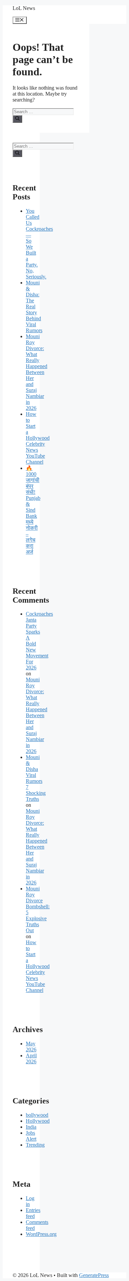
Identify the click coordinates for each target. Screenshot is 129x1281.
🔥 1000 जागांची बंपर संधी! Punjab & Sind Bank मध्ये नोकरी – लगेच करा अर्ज (33, 510)
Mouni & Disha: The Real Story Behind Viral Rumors (34, 306)
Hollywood (38, 1121)
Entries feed (33, 1213)
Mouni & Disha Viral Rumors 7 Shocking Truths (36, 778)
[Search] (17, 118)
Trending (35, 1145)
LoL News (24, 8)
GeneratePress (94, 1275)
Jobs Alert (31, 1136)
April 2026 (31, 1058)
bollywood (37, 1115)
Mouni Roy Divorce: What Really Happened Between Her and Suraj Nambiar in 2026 (36, 372)
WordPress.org (41, 1234)
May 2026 (31, 1046)
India (31, 1127)
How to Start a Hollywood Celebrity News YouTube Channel (38, 438)
